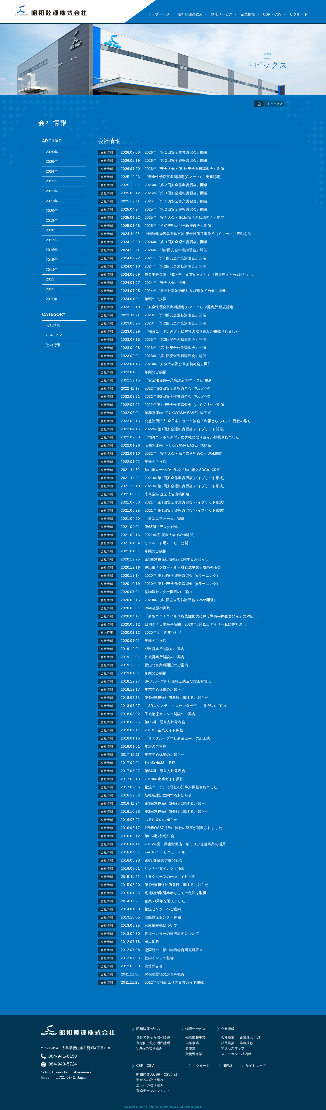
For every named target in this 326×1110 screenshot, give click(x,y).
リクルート (299, 14)
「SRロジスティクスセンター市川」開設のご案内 (185, 706)
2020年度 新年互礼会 (163, 632)
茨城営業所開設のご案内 (165, 657)
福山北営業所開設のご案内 (166, 665)
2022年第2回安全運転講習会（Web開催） (179, 388)
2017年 (52, 240)
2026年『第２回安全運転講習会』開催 (176, 160)
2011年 (51, 299)
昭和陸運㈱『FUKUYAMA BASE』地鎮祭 (178, 445)
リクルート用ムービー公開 (168, 543)
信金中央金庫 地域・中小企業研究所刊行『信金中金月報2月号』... (199, 274)
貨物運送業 (193, 1054)
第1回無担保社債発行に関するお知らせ (177, 885)
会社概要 (228, 1037)
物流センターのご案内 (163, 909)
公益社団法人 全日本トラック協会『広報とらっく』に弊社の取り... (200, 421)
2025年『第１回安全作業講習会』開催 (176, 201)
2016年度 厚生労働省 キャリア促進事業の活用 (185, 844)
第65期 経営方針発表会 (165, 722)
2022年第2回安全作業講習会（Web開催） (179, 396)
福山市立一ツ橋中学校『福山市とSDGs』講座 (182, 470)
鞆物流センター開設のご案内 (168, 592)
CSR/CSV (54, 335)
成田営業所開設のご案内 (165, 649)
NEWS (228, 1066)
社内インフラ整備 (159, 958)
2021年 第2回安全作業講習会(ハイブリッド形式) (185, 478)
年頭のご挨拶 (156, 299)
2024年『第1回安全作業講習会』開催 (175, 258)
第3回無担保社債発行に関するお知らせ (177, 803)
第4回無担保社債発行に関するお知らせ (177, 697)
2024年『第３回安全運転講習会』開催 (176, 242)
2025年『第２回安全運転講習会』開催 (176, 209)
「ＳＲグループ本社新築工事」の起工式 (177, 738)
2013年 (52, 279)
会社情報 (53, 325)
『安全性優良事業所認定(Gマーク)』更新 (178, 380)
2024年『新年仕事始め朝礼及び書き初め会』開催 (185, 291)
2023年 (52, 181)
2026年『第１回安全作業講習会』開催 (176, 152)
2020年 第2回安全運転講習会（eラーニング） (182, 575)
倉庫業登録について (161, 925)
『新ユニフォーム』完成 (165, 518)
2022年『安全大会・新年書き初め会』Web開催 (184, 453)
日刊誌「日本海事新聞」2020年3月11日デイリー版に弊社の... (195, 624)
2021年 (52, 201)
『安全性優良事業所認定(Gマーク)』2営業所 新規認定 (189, 307)
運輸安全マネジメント (153, 1091)
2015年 (52, 260)
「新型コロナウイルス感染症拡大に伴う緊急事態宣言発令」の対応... (201, 616)
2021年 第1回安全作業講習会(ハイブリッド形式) (185, 502)
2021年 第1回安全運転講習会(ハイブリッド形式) (185, 510)
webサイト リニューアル (165, 852)
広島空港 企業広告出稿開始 (167, 494)
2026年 (52, 152)
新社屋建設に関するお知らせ (168, 795)
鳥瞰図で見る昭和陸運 (153, 1043)
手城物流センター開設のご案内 (170, 714)
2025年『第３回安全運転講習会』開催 (176, 193)
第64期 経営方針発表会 (165, 771)
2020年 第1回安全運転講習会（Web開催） (181, 600)
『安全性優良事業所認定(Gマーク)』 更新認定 (183, 177)
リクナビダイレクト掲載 (165, 868)
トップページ (159, 14)
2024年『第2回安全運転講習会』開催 (175, 266)
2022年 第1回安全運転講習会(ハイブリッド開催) (185, 429)
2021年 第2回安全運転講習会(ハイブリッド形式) (185, 486)
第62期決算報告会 (159, 836)
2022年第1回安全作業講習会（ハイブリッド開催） (186, 405)
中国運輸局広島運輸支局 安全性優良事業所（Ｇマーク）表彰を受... (200, 234)
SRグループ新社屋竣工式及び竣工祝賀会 (178, 681)
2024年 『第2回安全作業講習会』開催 (176, 250)
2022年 (52, 191)
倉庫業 (190, 1048)
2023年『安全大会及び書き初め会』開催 (178, 364)
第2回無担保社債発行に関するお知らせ (177, 811)
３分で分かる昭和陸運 (153, 1037)
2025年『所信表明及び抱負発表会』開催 (178, 226)
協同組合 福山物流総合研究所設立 (174, 950)
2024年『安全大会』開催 (165, 282)
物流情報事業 (195, 1037)
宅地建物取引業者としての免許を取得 (176, 893)
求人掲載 (152, 942)
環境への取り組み (149, 1085)
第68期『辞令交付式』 (163, 527)
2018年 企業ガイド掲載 (164, 779)
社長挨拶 (228, 1043)
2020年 (52, 211)
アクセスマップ (233, 1048)
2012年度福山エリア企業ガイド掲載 (174, 982)
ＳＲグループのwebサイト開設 (170, 877)
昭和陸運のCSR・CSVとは (157, 1074)
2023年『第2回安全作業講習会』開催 (175, 323)
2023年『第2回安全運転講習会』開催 (175, 339)
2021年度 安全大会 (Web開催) (170, 535)
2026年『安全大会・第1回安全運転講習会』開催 (184, 169)
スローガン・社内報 (236, 1054)
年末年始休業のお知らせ (165, 689)
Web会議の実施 (157, 608)
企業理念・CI (250, 1037)
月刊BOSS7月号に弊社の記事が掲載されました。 (185, 828)
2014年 (52, 270)
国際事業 (192, 1043)
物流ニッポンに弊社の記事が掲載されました (181, 787)
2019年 (52, 220)
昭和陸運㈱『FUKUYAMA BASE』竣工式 (178, 413)
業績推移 (246, 1043)
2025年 (52, 161)
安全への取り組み (149, 1080)
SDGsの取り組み (149, 1048)
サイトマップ (256, 1066)
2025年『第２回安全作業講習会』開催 (176, 185)
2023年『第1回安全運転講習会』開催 (175, 356)
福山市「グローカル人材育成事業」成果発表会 (183, 567)
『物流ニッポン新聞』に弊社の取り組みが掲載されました (192, 331)
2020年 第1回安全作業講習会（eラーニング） (182, 584)
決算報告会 (154, 966)
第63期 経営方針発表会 (164, 860)
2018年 (52, 230)
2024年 (52, 171)
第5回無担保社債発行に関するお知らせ (177, 559)
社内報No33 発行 (160, 763)
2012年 (52, 289)
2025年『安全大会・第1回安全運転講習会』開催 (184, 217)
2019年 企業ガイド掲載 (164, 730)
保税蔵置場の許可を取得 (165, 974)
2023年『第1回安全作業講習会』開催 (175, 348)
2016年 (52, 250)
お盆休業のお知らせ (161, 820)
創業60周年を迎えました (165, 901)
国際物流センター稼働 (163, 917)
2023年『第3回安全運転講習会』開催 (175, 315)
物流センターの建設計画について (172, 933)
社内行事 (53, 345)
